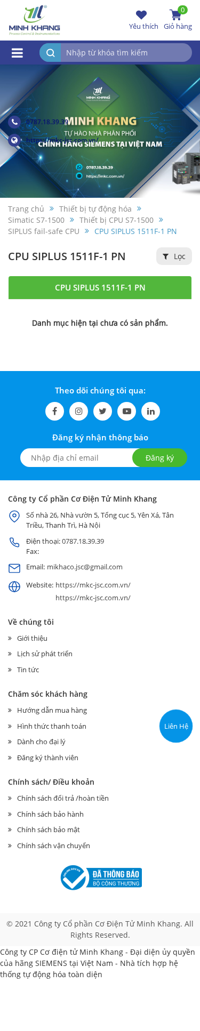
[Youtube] (126, 411)
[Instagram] (78, 411)
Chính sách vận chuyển (53, 845)
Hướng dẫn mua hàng (52, 710)
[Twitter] (102, 411)
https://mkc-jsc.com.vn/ (62, 139)
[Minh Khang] (34, 19)
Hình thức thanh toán (51, 726)
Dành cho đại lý (41, 741)
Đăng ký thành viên (47, 757)
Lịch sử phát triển (45, 653)
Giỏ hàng (178, 20)
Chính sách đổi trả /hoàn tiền (63, 798)
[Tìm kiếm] (50, 52)
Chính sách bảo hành (50, 814)
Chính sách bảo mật (48, 829)
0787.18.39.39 (47, 121)
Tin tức (28, 669)
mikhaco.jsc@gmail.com (85, 566)
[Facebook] (54, 411)
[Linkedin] (150, 411)
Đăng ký (160, 458)
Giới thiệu (32, 638)
